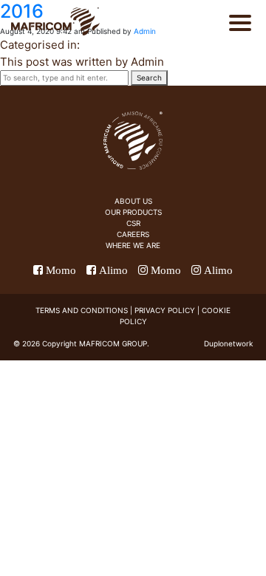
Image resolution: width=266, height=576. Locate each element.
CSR (133, 223)
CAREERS (133, 234)
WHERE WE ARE (133, 245)
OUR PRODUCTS (133, 212)
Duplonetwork (228, 343)
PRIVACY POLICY (164, 310)
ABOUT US (133, 200)
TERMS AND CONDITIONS (81, 310)
